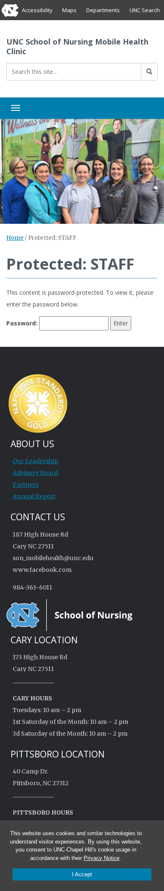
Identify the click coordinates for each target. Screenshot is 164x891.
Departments (103, 10)
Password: (22, 323)
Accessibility (37, 10)
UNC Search (145, 10)
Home (15, 237)
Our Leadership (35, 461)
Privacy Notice (101, 858)
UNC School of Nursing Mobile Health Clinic (77, 46)
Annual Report (34, 496)
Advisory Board (35, 473)
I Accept (82, 874)
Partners (26, 484)
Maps (69, 10)
